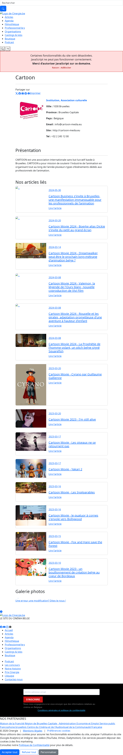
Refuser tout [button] (29, 752)
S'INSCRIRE (33, 699)
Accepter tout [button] (9, 752)
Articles (9, 17)
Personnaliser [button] (48, 752)
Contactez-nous (14, 679)
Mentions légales (32, 730)
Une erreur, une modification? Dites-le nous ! (40, 600)
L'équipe (9, 675)
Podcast (9, 42)
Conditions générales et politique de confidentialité (61, 710)
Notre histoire (13, 668)
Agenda (9, 20)
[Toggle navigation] (2, 48)
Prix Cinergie (12, 672)
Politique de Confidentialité (34, 745)
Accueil (9, 630)
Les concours (12, 665)
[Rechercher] (3, 8)
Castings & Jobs (13, 35)
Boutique (10, 38)
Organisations (13, 31)
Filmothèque (12, 24)
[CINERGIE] (12, 13)
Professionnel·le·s (15, 28)
